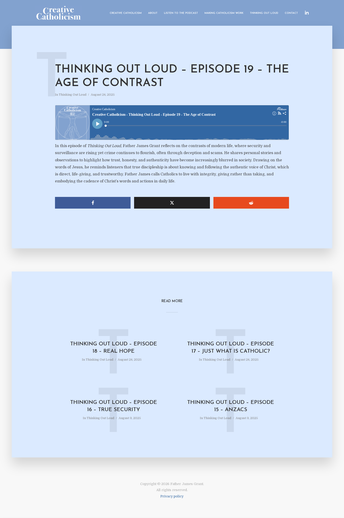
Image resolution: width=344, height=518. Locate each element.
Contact (291, 13)
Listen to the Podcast (181, 13)
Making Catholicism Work (224, 13)
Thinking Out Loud (264, 13)
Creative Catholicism (126, 13)
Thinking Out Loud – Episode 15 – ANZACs (230, 406)
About (152, 13)
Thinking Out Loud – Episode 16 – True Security (113, 406)
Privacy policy (171, 496)
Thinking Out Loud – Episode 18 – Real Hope (113, 347)
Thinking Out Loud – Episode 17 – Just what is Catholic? (230, 347)
